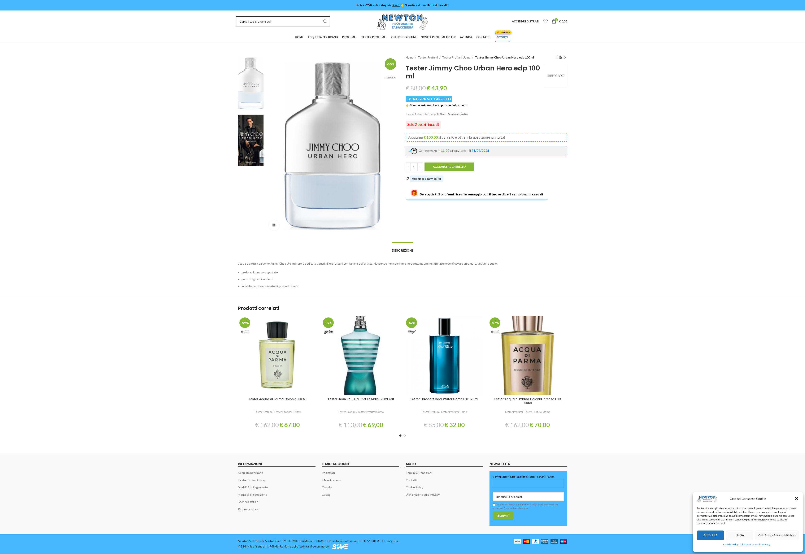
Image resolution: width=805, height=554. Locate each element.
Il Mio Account (331, 480)
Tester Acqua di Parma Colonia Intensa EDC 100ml (527, 401)
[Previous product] (556, 58)
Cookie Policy (730, 544)
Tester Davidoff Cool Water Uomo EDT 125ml (444, 399)
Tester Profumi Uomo (456, 57)
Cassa (326, 494)
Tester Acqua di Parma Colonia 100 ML (277, 399)
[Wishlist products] (545, 21)
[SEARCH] (325, 21)
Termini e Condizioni (419, 473)
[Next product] (565, 58)
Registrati (328, 473)
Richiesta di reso (249, 509)
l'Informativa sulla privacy (516, 508)
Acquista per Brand (250, 473)
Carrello (327, 487)
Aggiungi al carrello (449, 166)
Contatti (411, 480)
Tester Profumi (428, 57)
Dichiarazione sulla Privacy (755, 544)
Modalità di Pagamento (253, 487)
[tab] (402, 248)
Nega (739, 535)
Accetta (710, 535)
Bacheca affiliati (248, 501)
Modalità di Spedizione (252, 494)
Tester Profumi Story (252, 480)
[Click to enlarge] (274, 225)
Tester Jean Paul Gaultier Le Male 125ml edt (361, 399)
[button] (797, 499)
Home (409, 57)
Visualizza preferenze (777, 535)
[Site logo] (402, 21)
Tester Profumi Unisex (287, 412)
